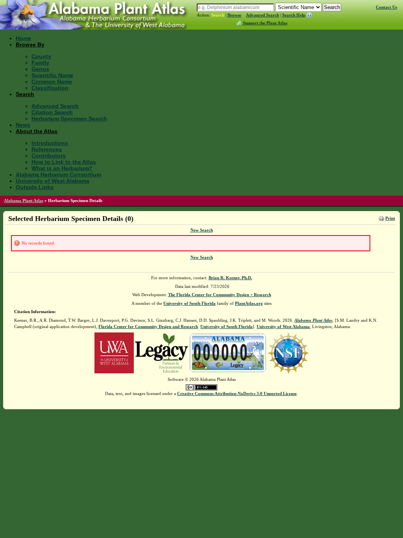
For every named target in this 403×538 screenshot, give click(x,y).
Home (23, 38)
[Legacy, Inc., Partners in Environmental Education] (161, 352)
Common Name (51, 81)
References (46, 149)
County (41, 56)
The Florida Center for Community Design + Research (219, 294)
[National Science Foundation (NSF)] (288, 352)
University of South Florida (189, 303)
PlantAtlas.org (249, 303)
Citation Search (52, 112)
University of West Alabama (52, 181)
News (23, 125)
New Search (201, 230)
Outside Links (35, 187)
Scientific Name (52, 75)
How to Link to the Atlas (63, 162)
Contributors (48, 155)
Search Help (293, 15)
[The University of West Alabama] (114, 352)
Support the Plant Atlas (265, 22)
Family (40, 62)
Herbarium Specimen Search (69, 118)
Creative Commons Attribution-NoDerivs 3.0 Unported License (237, 393)
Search (217, 15)
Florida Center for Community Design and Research (148, 326)
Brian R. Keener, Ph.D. (230, 277)
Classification (49, 88)
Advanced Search (262, 15)
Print (390, 218)
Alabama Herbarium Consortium (58, 174)
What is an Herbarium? (61, 168)
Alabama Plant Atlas (23, 200)
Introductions (49, 143)
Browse (234, 15)
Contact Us (386, 7)
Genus (40, 69)
